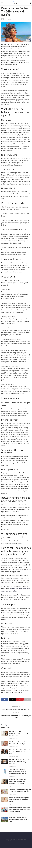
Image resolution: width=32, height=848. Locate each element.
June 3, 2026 (13, 804)
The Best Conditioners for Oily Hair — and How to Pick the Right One (20, 791)
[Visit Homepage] (16, 2)
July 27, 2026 (13, 766)
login (6, 725)
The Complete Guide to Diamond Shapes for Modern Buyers (19, 743)
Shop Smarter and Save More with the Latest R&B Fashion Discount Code (20, 752)
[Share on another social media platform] (27, 699)
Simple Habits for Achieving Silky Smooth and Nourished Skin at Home (19, 800)
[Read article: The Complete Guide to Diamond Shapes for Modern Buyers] (4, 743)
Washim (8, 19)
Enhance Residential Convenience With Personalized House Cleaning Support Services (19, 810)
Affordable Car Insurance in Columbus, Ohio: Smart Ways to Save (19, 820)
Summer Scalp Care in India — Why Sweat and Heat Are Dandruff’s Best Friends (18, 782)
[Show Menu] (2, 2)
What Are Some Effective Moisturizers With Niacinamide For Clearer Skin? (18, 734)
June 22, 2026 (13, 786)
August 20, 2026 (14, 746)
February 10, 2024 (18, 19)
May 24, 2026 (13, 814)
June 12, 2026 (13, 794)
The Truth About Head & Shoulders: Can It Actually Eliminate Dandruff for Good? (18, 772)
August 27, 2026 (14, 738)
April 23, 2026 (13, 823)
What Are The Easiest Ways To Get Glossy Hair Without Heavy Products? (19, 762)
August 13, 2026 (14, 756)
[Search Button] (30, 2)
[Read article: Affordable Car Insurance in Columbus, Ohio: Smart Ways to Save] (4, 819)
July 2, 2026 (13, 776)
